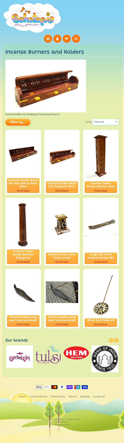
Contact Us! (99, 396)
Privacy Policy (58, 396)
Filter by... (18, 122)
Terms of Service (38, 396)
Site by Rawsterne (62, 422)
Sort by (89, 122)
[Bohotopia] (32, 18)
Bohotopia (61, 419)
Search (22, 396)
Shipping (85, 396)
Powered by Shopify (62, 425)
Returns (72, 396)
